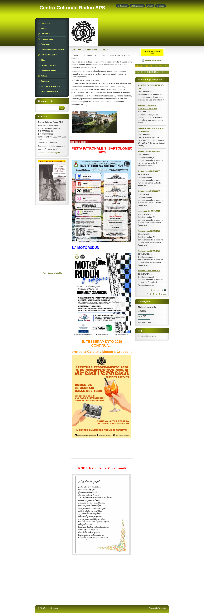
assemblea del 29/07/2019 (149, 211)
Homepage (123, 6)
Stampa (161, 6)
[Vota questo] (146, 314)
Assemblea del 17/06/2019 (149, 231)
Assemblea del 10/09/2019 (149, 191)
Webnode (162, 608)
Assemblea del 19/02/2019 (149, 271)
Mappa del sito (138, 6)
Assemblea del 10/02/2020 (149, 151)
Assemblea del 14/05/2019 (149, 251)
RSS (151, 6)
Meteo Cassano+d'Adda (52, 273)
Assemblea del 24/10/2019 (149, 171)
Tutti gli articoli (157, 290)
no (139, 316)
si (139, 311)
